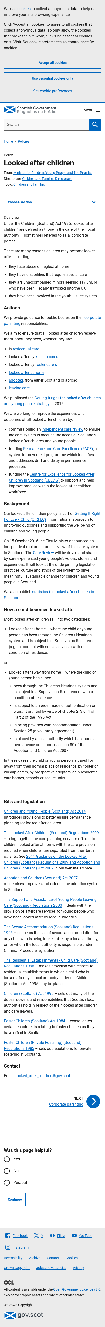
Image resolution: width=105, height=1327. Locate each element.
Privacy (78, 1268)
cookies (24, 8)
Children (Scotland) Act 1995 (28, 993)
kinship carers (47, 356)
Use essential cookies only (52, 78)
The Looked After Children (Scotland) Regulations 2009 (51, 833)
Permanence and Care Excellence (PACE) (58, 448)
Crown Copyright (17, 1268)
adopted (16, 380)
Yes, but (20, 1182)
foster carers (46, 364)
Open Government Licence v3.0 (76, 1289)
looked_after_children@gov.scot (43, 1076)
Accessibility (13, 1258)
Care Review (43, 552)
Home (8, 141)
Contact (53, 1258)
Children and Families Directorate (47, 179)
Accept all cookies (53, 63)
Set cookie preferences (52, 91)
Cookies (72, 1258)
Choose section (20, 202)
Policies (23, 141)
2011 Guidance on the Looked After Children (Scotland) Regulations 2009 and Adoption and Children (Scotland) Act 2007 (52, 862)
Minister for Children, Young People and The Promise (52, 173)
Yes (17, 1159)
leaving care (19, 388)
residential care (26, 349)
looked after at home (26, 372)
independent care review (62, 429)
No (16, 1171)
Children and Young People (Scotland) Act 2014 (45, 811)
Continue (15, 1199)
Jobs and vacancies (51, 1268)
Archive (34, 1258)
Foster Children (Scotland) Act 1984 (34, 1021)
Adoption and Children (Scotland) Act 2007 (41, 878)
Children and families (29, 184)
